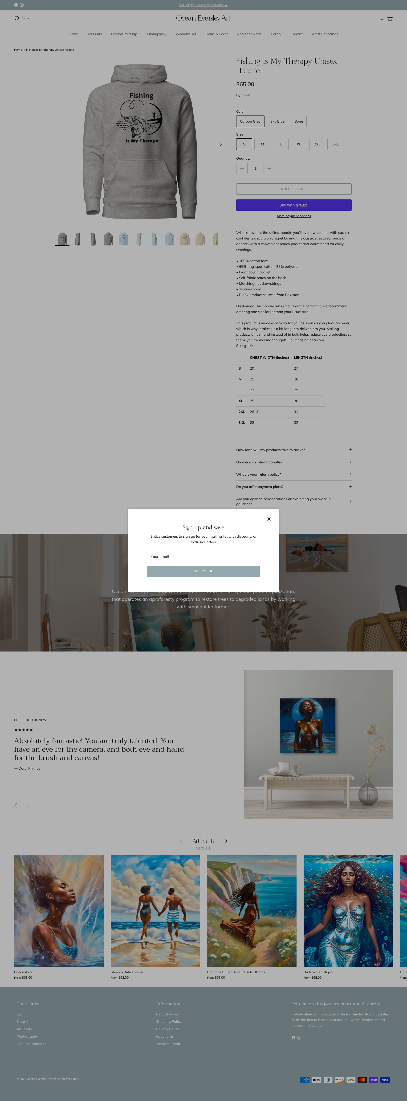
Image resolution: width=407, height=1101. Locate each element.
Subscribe (203, 571)
